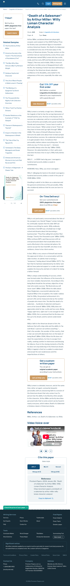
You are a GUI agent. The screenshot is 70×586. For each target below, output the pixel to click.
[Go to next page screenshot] (21, 203)
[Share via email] (46, 451)
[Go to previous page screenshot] (5, 203)
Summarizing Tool (58, 533)
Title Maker (39, 533)
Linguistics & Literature (51, 32)
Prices (22, 517)
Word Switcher (7, 536)
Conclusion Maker (8, 533)
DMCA (65, 555)
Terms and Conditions (9, 555)
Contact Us (23, 524)
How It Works (24, 521)
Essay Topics (57, 521)
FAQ (4, 524)
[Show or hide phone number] (38, 3)
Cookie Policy (34, 555)
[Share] (50, 451)
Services (5, 517)
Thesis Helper (24, 536)
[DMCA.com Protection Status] (24, 576)
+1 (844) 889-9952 (8, 566)
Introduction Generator (43, 536)
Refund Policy (46, 555)
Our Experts (6, 521)
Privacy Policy (23, 555)
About (38, 521)
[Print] (41, 451)
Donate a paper (57, 524)
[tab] (33, 466)
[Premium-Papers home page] (11, 3)
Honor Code (56, 555)
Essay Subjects (57, 518)
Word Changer (24, 533)
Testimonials (40, 517)
